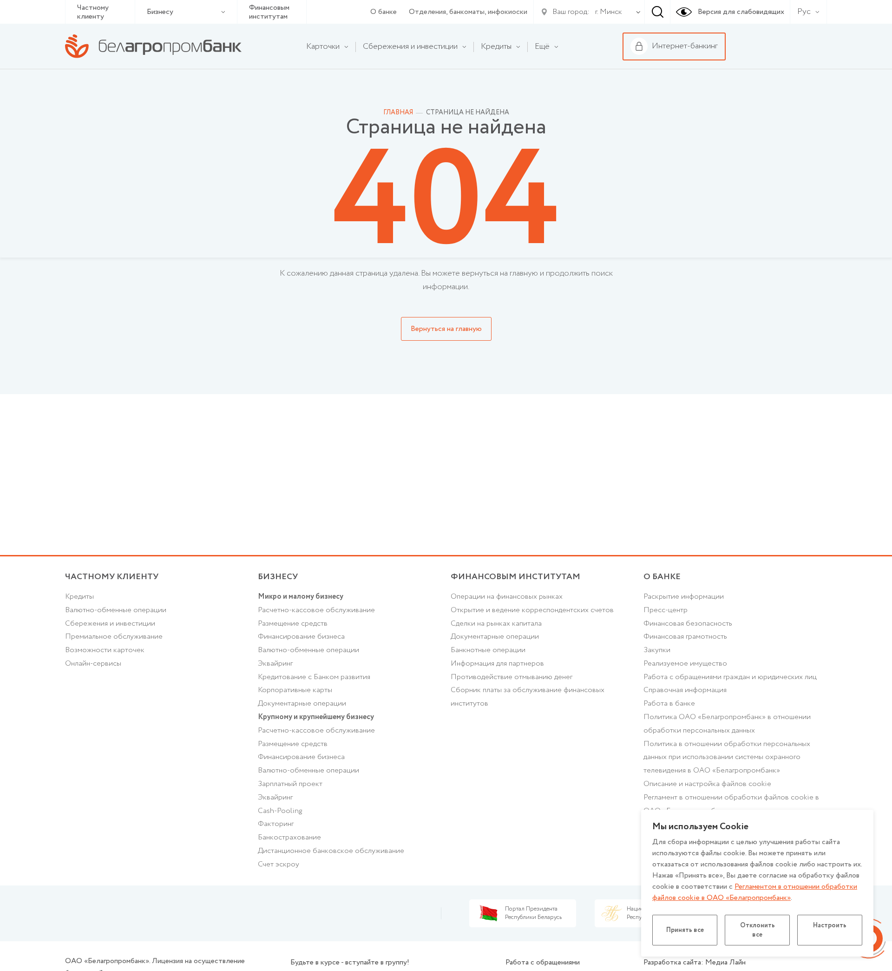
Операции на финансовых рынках (507, 596)
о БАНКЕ (662, 577)
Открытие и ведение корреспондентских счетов (532, 610)
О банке (383, 12)
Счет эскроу (278, 864)
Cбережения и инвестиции (110, 623)
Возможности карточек (104, 650)
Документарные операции (302, 703)
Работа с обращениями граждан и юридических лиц (730, 677)
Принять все (685, 930)
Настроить (829, 925)
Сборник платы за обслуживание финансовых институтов (527, 697)
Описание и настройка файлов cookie (707, 784)
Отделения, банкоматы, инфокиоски (468, 12)
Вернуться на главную (446, 329)
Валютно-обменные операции (115, 610)
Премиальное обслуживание (114, 636)
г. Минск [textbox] (608, 12)
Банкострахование (289, 837)
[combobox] (606, 12)
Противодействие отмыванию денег (511, 677)
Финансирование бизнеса (301, 636)
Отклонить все (757, 930)
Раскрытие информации (683, 596)
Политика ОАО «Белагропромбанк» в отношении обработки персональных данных (727, 724)
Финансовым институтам (269, 12)
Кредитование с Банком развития (314, 677)
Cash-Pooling (280, 811)
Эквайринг (275, 663)
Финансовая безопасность (687, 623)
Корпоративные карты (295, 690)
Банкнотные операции (488, 650)
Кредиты (79, 596)
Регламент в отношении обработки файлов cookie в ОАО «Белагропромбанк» (731, 804)
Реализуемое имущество (685, 663)
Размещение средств (293, 623)
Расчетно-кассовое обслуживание (316, 610)
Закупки (656, 650)
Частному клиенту (93, 12)
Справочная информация (685, 690)
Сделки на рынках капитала (496, 623)
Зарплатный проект (290, 784)
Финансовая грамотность (685, 636)
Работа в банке (669, 703)
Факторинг (276, 824)
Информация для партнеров (497, 663)
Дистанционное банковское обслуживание (331, 850)
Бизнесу (160, 12)
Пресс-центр (665, 610)
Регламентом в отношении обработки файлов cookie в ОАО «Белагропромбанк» (754, 892)
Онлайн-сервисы (93, 663)
